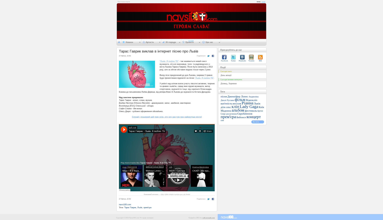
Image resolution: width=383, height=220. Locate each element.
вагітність (226, 103)
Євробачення (244, 113)
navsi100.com (125, 204)
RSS (260, 61)
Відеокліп (251, 100)
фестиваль (251, 110)
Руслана (230, 100)
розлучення (231, 114)
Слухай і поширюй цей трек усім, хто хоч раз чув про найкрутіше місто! (167, 117)
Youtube (251, 61)
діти (223, 107)
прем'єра (147, 207)
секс (228, 107)
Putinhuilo (242, 61)
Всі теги (256, 122)
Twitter (233, 61)
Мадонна (226, 110)
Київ (261, 107)
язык (263, 2)
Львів (139, 207)
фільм (240, 99)
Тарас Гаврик (130, 207)
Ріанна (247, 103)
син (222, 120)
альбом (238, 110)
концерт (254, 116)
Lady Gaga (249, 106)
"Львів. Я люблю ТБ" (169, 61)
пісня (224, 96)
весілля (237, 103)
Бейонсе (241, 117)
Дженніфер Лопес (237, 96)
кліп (235, 106)
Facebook (224, 61)
